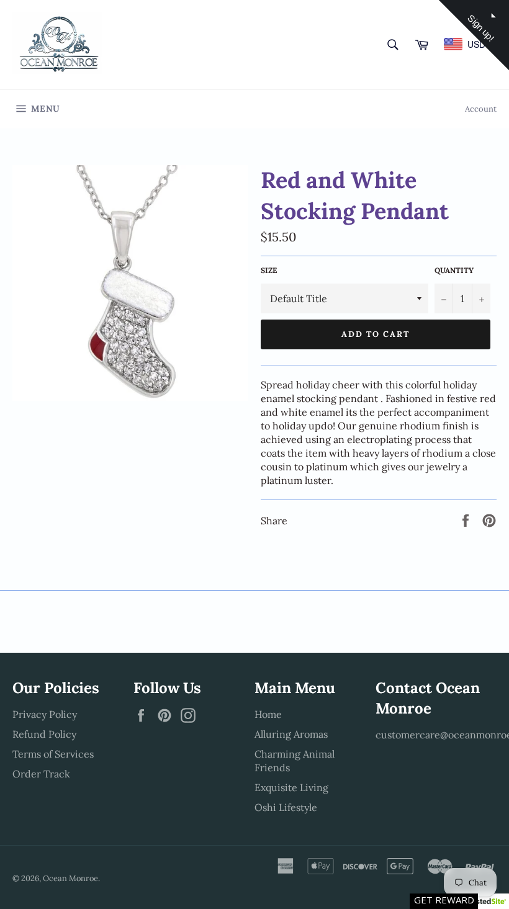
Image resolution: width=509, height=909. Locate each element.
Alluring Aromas (291, 734)
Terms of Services (53, 754)
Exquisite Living (291, 787)
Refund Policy (44, 734)
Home (268, 714)
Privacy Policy (44, 714)
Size (269, 270)
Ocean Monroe (70, 878)
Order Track (41, 774)
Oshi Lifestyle (285, 807)
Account (481, 109)
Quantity (454, 270)
